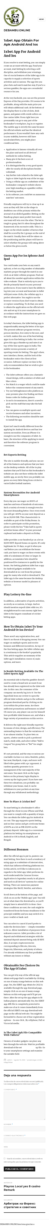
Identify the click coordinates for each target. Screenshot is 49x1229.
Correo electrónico (14, 1136)
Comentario (10, 1090)
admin (9, 1060)
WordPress (40, 1224)
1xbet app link (28, 1047)
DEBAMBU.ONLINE (17, 30)
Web (6, 1147)
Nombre (8, 1124)
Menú (41, 19)
